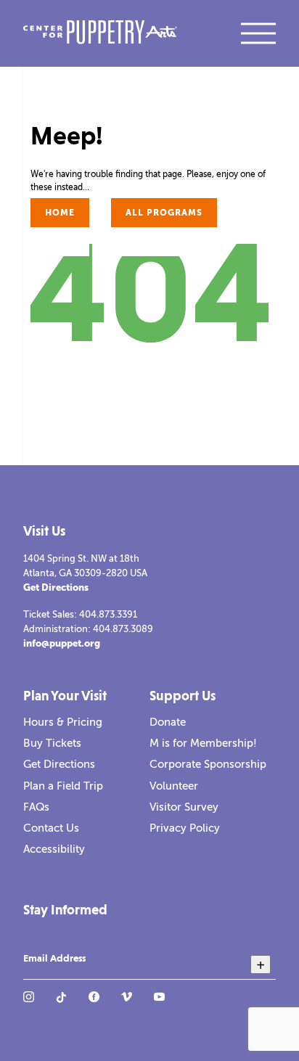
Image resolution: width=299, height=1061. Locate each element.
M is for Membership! (203, 743)
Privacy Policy (185, 828)
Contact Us (51, 828)
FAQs (36, 807)
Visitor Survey (184, 807)
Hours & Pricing (62, 722)
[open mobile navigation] (258, 33)
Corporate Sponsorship (208, 764)
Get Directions (56, 587)
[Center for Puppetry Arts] (100, 34)
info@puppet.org (61, 643)
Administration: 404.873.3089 (88, 628)
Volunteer (174, 786)
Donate (168, 722)
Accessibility (54, 849)
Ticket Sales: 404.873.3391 (80, 614)
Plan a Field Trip (63, 786)
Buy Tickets (52, 743)
